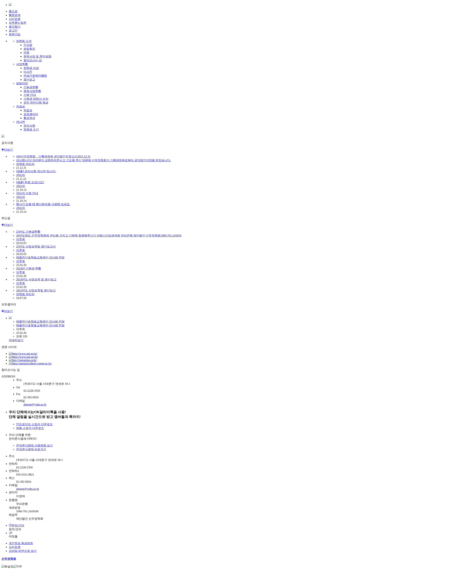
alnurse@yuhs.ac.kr (34, 404)
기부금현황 (30, 87)
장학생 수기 (31, 129)
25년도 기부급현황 (28, 231)
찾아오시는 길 (32, 60)
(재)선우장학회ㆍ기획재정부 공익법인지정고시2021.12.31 (53, 156)
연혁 (26, 52)
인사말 (27, 44)
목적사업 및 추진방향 (37, 56)
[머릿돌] (238, 533)
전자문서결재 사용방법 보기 (34, 445)
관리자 (20, 175)
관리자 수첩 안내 (27, 193)
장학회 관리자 (25, 164)
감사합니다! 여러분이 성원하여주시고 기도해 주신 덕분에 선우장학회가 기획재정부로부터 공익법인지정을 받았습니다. (93, 160)
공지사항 (29, 125)
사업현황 (22, 64)
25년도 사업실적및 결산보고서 (36, 246)
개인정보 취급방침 (21, 543)
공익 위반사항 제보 (35, 102)
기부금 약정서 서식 (35, 98)
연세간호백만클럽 (35, 75)
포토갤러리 (30, 114)
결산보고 (29, 79)
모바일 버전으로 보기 (23, 550)
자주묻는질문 (17, 22)
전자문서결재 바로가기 (31, 449)
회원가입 (15, 34)
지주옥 (20, 239)
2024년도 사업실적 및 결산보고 (36, 279)
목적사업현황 (32, 91)
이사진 (27, 71)
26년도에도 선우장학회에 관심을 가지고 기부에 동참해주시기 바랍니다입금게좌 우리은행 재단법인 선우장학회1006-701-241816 (98, 235)
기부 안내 (29, 94)
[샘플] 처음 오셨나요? (30, 182)
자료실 (20, 106)
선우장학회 (8, 558)
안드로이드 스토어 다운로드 (34, 424)
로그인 (13, 30)
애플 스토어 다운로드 (30, 428)
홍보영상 (29, 118)
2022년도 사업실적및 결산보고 (36, 290)
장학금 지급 (31, 68)
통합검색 (15, 15)
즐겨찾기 (15, 26)
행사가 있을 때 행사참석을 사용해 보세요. (43, 204)
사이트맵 (15, 19)
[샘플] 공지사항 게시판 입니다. (36, 171)
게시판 (20, 121)
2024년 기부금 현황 (28, 268)
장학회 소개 (24, 41)
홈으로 (13, 11)
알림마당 (22, 83)
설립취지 (29, 48)
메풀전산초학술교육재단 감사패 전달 (40, 257)
